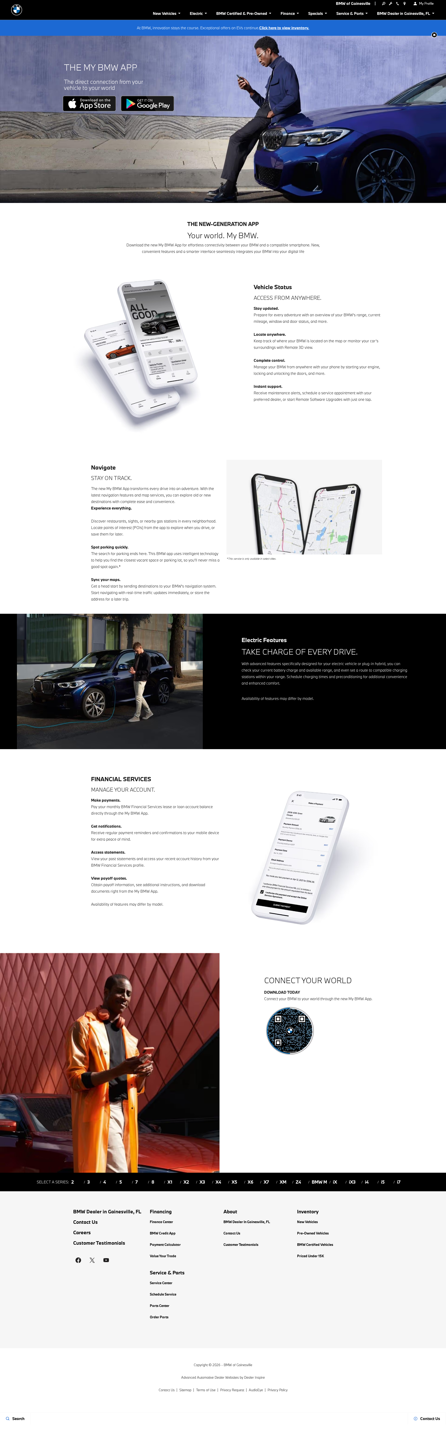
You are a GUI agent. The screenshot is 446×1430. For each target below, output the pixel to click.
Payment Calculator (165, 1244)
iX (335, 1182)
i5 (383, 1182)
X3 (202, 1182)
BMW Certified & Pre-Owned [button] (241, 14)
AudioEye (256, 1390)
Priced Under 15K (310, 1256)
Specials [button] (315, 14)
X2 (186, 1182)
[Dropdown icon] (383, 3)
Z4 (298, 1182)
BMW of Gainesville (238, 1365)
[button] (434, 35)
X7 (266, 1182)
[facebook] (78, 1260)
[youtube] (106, 1260)
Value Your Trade (163, 1256)
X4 (218, 1182)
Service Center (161, 1283)
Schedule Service (163, 1294)
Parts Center (159, 1305)
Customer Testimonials (99, 1243)
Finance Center (161, 1222)
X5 (234, 1182)
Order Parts (159, 1317)
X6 (250, 1182)
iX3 (352, 1182)
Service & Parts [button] (350, 14)
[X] (92, 1260)
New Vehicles (307, 1222)
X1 (169, 1182)
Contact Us (85, 1222)
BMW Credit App (163, 1233)
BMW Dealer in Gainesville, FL (107, 1212)
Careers (82, 1232)
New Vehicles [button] (164, 14)
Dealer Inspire (254, 1377)
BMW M (319, 1182)
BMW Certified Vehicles (315, 1244)
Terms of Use (206, 1390)
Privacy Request (232, 1390)
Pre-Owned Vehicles (313, 1233)
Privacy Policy (278, 1390)
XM (283, 1182)
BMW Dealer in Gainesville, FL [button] (403, 14)
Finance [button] (287, 14)
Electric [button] (196, 14)
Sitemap (185, 1390)
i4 (367, 1182)
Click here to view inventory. (284, 27)
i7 (398, 1182)
